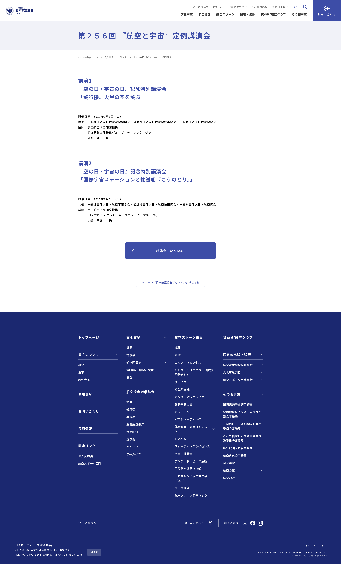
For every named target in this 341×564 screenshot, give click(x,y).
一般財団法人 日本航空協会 (33, 545)
